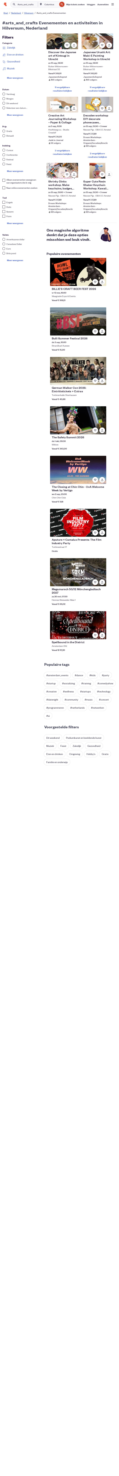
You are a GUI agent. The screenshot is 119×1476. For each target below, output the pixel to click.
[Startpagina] (5, 4)
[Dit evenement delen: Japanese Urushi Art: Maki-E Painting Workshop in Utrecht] (109, 45)
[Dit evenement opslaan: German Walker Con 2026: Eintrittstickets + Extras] (95, 381)
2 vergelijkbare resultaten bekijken (97, 154)
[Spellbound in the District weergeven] (78, 625)
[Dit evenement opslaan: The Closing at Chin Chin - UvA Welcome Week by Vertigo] (95, 480)
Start (5, 12)
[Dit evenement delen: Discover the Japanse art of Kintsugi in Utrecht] (74, 45)
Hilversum (29, 12)
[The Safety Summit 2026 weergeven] (78, 420)
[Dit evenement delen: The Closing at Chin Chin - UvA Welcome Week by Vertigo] (102, 480)
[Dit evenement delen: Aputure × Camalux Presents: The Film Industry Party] (102, 533)
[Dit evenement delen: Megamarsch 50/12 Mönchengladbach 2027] (102, 582)
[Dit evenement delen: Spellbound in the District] (102, 635)
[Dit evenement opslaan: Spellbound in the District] (95, 635)
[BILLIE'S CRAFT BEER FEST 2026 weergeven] (78, 272)
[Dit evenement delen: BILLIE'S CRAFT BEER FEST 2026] (102, 282)
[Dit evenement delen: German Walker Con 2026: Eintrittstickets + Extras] (102, 381)
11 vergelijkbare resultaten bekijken (62, 88)
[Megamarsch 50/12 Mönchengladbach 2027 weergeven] (78, 572)
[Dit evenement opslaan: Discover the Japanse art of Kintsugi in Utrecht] (67, 45)
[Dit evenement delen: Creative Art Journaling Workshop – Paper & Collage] (74, 108)
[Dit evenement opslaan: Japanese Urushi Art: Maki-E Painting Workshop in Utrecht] (102, 45)
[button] (57, 675)
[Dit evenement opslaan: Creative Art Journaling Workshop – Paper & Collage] (67, 108)
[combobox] (51, 4)
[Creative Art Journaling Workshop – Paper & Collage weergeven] (62, 105)
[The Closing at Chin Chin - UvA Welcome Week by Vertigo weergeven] (78, 470)
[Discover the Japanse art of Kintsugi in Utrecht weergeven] (62, 41)
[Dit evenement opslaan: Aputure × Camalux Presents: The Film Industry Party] (95, 533)
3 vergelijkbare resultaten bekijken (62, 151)
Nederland (16, 12)
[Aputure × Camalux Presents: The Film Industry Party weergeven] (78, 523)
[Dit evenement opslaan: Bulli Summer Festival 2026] (95, 331)
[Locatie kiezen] (41, 4)
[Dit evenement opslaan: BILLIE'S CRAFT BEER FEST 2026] (95, 282)
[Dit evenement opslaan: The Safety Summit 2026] (95, 430)
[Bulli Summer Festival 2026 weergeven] (78, 321)
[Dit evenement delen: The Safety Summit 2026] (102, 430)
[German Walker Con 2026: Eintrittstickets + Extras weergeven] (78, 371)
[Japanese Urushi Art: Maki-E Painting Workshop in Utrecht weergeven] (97, 41)
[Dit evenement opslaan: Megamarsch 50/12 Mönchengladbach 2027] (95, 582)
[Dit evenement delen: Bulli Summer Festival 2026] (102, 331)
